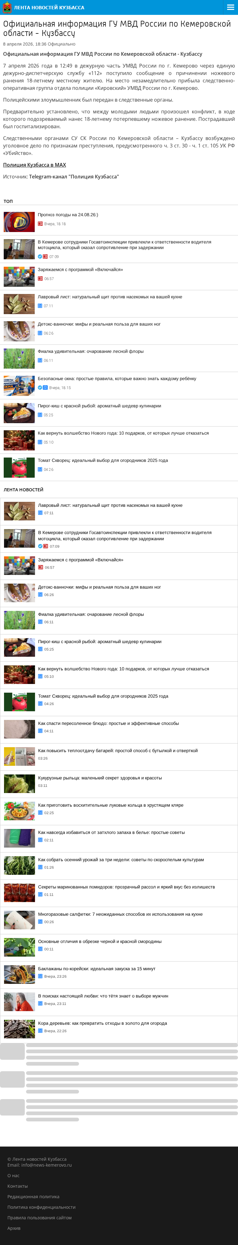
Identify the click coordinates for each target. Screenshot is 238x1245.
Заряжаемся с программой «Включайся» (80, 269)
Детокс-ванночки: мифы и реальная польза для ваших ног (99, 324)
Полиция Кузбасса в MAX (34, 164)
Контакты (17, 1186)
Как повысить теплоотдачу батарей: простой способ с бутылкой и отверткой (118, 750)
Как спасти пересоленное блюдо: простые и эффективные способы (108, 723)
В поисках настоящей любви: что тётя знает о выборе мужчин (103, 995)
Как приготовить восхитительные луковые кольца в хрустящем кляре (110, 805)
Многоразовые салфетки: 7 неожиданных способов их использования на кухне (120, 914)
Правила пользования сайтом (39, 1218)
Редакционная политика (33, 1196)
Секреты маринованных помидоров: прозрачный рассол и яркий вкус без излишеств (126, 886)
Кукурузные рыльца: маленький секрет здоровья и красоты (100, 777)
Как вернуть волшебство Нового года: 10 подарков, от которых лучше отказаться (123, 433)
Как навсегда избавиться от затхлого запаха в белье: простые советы (111, 832)
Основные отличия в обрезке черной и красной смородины (99, 941)
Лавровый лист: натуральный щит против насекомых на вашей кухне (110, 296)
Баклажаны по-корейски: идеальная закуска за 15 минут (97, 968)
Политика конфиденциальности (41, 1207)
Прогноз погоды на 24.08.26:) (68, 214)
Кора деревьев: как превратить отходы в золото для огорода (102, 1023)
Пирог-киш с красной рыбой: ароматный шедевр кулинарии (99, 405)
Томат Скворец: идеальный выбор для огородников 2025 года (103, 460)
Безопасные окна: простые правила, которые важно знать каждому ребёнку (117, 378)
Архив (13, 1228)
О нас (13, 1175)
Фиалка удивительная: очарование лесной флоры (90, 351)
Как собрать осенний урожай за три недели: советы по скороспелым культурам (121, 859)
